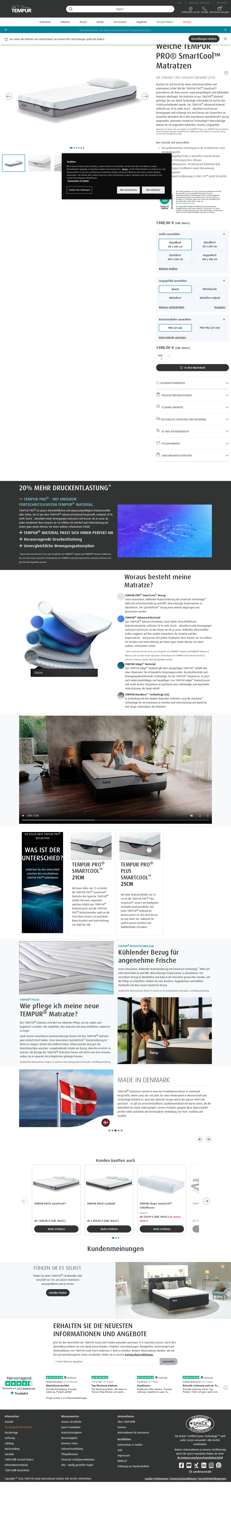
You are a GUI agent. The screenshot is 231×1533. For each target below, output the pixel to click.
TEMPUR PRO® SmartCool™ (50, 1190)
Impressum (124, 1441)
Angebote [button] (141, 22)
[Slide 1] (109, 1117)
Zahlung (9, 1429)
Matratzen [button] (45, 22)
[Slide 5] (122, 1117)
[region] (117, 176)
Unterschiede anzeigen (172, 337)
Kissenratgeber (69, 1424)
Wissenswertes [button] (70, 1402)
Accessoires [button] (120, 22)
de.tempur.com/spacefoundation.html (200, 1444)
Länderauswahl (201, 1458)
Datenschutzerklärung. (139, 1341)
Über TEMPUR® (126, 1408)
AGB (120, 1436)
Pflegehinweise (170, 443)
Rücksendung (12, 1435)
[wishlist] (226, 72)
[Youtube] (189, 1451)
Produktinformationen (176, 395)
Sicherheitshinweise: (172, 383)
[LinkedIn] (203, 1451)
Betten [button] (100, 22)
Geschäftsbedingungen (212, 1465)
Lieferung (10, 1424)
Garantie (9, 1440)
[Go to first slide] (225, 29)
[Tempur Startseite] (20, 8)
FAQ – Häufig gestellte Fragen (77, 1451)
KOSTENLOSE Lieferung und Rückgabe (183, 419)
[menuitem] (142, 22)
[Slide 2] (112, 1117)
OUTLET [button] (187, 22)
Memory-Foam (69, 1429)
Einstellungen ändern (204, 38)
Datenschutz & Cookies (130, 1431)
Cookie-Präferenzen (156, 1465)
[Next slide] (145, 96)
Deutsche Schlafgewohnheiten (78, 1446)
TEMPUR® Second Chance (19, 1446)
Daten (125, 169)
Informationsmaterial (16, 1451)
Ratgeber (219, 307)
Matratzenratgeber (71, 1419)
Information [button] (12, 1402)
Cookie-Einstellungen (79, 190)
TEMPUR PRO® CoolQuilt (101, 1190)
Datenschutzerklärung (183, 1465)
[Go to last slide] (8, 96)
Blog (179, 3)
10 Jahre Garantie (171, 407)
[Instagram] (211, 1451)
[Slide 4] (119, 1117)
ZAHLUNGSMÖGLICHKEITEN (176, 455)
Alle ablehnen (153, 190)
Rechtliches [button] (124, 1425)
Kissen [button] (83, 22)
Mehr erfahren (56, 1215)
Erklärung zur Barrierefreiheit (133, 1452)
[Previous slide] (6, 29)
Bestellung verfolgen (199, 3)
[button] (13, 163)
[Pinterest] (218, 1451)
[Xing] (196, 1451)
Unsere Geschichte (71, 1408)
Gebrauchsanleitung (72, 1435)
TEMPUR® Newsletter (17, 1456)
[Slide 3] (115, 1117)
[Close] (225, 39)
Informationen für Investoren (133, 1419)
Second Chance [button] (165, 22)
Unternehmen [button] (126, 1402)
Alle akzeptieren (128, 190)
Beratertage (11, 1419)
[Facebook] (181, 1451)
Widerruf (122, 1447)
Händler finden (58, 1279)
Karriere (122, 1413)
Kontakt (9, 1408)
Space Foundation (70, 1413)
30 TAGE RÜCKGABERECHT (174, 431)
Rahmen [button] (65, 22)
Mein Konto (222, 3)
